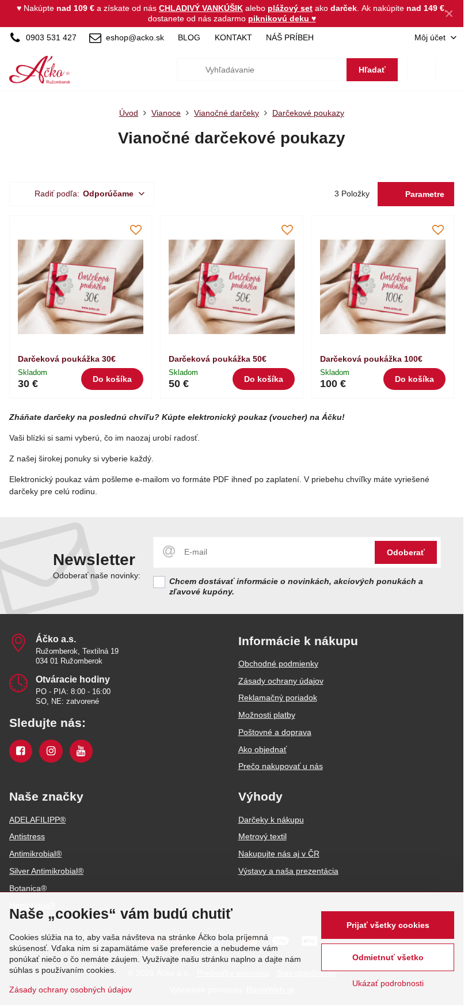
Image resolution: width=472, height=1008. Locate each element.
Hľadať (372, 69)
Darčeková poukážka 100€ (371, 358)
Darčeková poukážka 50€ (218, 358)
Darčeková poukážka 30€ (67, 358)
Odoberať (406, 552)
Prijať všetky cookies (388, 925)
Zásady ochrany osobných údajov (70, 989)
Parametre (423, 194)
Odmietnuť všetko (388, 957)
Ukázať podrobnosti (388, 983)
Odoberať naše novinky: (96, 575)
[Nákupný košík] (421, 69)
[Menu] (449, 69)
